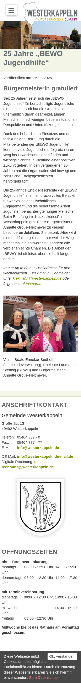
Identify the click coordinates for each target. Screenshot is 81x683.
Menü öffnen (11, 10)
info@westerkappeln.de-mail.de (45, 456)
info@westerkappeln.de (38, 448)
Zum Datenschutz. (44, 677)
